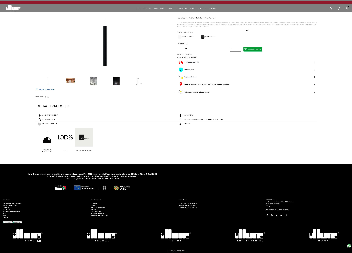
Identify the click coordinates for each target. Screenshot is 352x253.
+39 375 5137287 (192, 207)
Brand (192, 8)
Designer (6, 217)
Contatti (212, 8)
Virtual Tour (6, 209)
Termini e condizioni (97, 213)
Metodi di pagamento (98, 207)
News (4, 215)
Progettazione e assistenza (11, 211)
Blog (4, 213)
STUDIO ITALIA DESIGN (83, 150)
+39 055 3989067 (190, 205)
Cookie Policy (17, 222)
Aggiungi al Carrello (254, 49)
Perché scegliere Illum (10, 205)
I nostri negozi (7, 207)
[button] (330, 8)
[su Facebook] (45, 97)
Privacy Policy (8, 222)
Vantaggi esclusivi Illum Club (12, 203)
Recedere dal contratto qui (99, 215)
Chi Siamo (202, 8)
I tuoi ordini (94, 203)
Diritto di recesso (96, 211)
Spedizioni (94, 209)
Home (138, 8)
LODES (65, 150)
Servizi (170, 8)
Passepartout (180, 250)
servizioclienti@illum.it (191, 203)
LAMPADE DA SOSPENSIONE (47, 150)
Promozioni (159, 8)
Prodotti (147, 8)
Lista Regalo (181, 8)
